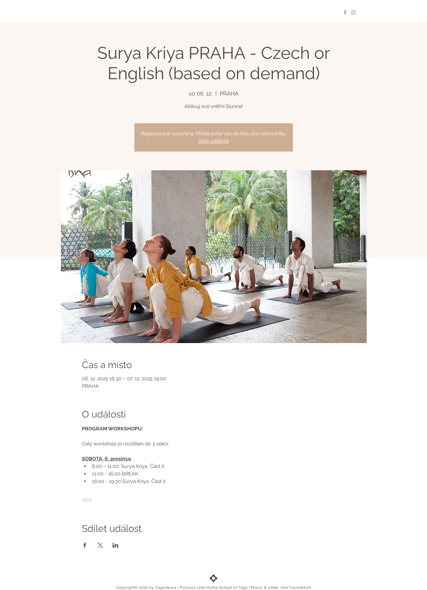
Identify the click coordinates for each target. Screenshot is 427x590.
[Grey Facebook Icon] (345, 12)
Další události (213, 141)
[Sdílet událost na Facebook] (85, 545)
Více (87, 500)
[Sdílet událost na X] (100, 545)
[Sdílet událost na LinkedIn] (115, 545)
